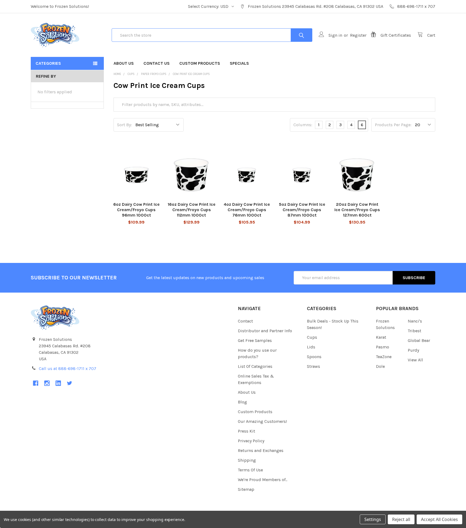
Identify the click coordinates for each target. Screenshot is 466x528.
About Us (124, 63)
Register (358, 35)
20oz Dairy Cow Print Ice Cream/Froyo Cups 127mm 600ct (357, 210)
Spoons (314, 356)
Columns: (302, 124)
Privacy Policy (251, 440)
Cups (312, 337)
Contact (245, 321)
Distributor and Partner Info (265, 330)
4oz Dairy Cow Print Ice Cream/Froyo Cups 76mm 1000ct (247, 210)
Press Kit (246, 431)
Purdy (413, 350)
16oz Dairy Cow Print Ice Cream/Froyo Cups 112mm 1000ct (191, 210)
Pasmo (382, 346)
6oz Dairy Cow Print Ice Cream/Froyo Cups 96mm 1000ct (136, 210)
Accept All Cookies (439, 519)
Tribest (414, 330)
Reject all (401, 519)
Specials (239, 63)
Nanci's (415, 321)
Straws (313, 366)
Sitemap (246, 489)
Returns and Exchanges (260, 450)
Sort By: (124, 124)
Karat (381, 337)
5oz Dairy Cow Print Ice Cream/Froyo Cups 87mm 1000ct (302, 210)
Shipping (247, 460)
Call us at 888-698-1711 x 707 (67, 368)
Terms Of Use (250, 469)
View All (415, 359)
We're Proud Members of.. (262, 479)
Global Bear (419, 340)
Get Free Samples (255, 340)
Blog (242, 401)
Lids (311, 346)
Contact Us (156, 63)
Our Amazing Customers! (262, 421)
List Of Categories (255, 366)
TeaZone (384, 356)
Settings (372, 519)
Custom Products (199, 63)
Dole (380, 366)
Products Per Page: (393, 124)
